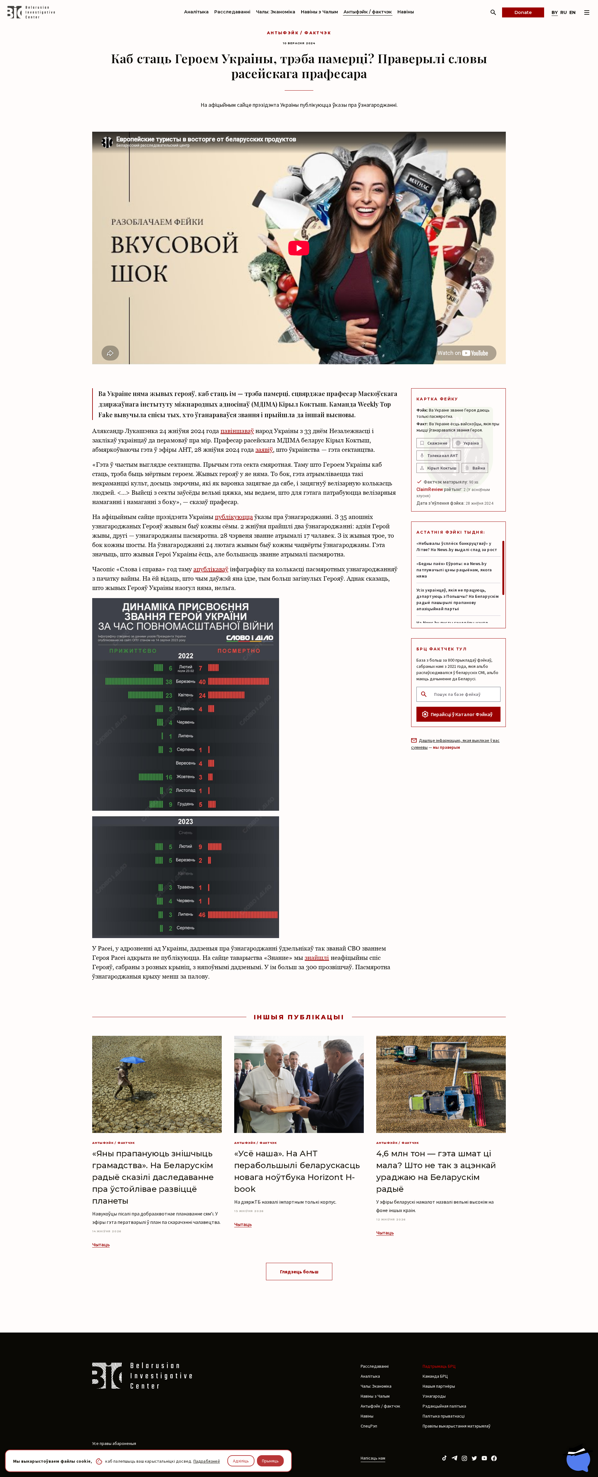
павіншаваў (237, 430)
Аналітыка (196, 12)
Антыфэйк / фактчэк (368, 12)
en (572, 12)
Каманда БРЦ (435, 1376)
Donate (523, 12)
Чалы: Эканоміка (275, 12)
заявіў (264, 449)
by (555, 12)
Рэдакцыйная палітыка (444, 1406)
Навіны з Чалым (319, 12)
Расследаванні (232, 12)
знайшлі (317, 957)
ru (563, 12)
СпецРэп (369, 1426)
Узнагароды (434, 1396)
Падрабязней (206, 1461)
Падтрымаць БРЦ (439, 1366)
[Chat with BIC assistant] (577, 1457)
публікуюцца (234, 516)
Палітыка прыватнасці (444, 1416)
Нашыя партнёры (439, 1386)
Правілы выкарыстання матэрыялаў (456, 1426)
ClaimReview (429, 489)
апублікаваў (210, 569)
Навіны (405, 12)
